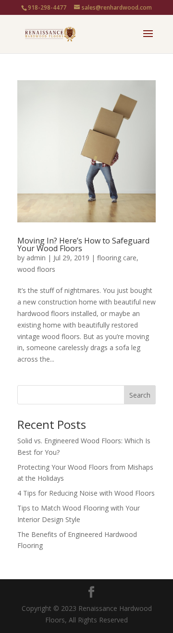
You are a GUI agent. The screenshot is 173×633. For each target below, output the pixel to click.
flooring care (116, 257)
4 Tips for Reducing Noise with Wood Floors (86, 493)
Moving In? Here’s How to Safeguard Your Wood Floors (83, 244)
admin (36, 257)
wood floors (36, 269)
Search (139, 395)
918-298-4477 (47, 7)
